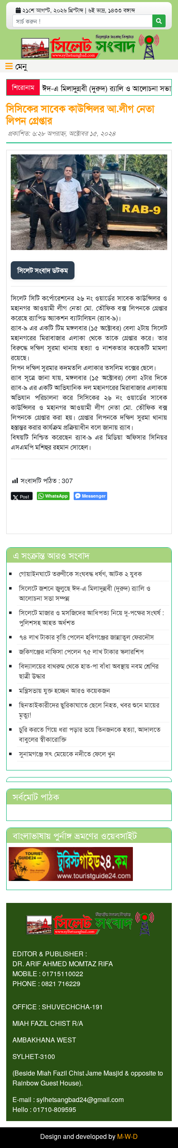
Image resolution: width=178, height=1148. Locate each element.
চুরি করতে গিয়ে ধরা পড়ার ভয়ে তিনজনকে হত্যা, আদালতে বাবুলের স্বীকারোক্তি (90, 734)
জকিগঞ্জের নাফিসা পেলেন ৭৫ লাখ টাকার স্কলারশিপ (81, 651)
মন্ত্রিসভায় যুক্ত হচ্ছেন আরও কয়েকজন (64, 690)
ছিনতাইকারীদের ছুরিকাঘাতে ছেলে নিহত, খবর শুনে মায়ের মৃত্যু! (89, 710)
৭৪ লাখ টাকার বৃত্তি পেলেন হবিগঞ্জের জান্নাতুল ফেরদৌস (86, 637)
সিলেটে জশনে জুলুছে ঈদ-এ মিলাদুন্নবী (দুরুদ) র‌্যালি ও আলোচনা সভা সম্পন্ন (85, 593)
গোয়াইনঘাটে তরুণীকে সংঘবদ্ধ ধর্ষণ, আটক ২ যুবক (80, 573)
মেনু (20, 66)
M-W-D (127, 1136)
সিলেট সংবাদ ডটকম (42, 270)
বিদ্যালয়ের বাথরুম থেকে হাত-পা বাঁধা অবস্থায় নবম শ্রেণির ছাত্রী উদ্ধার (89, 671)
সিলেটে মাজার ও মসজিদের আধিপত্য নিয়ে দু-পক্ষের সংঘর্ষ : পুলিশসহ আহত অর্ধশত (91, 617)
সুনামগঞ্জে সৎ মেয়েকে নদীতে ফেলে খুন (67, 753)
